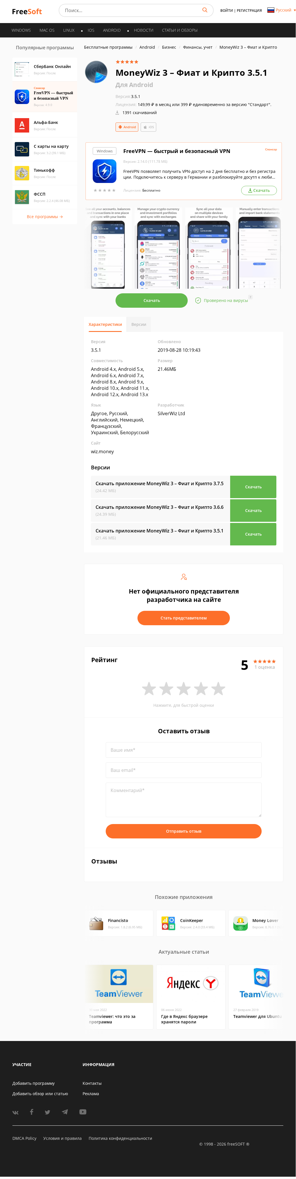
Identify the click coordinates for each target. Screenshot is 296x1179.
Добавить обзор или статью (40, 1093)
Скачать (152, 300)
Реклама (91, 1093)
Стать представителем (184, 618)
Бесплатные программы (108, 47)
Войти (226, 10)
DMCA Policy (24, 1138)
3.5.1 (128, 96)
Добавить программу (33, 1083)
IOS (91, 30)
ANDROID (112, 30)
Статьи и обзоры (180, 30)
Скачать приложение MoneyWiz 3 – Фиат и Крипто (160, 483)
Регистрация (249, 10)
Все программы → (45, 216)
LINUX (69, 30)
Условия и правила (62, 1138)
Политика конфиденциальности (120, 1138)
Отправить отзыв (183, 831)
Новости (143, 30)
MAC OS (47, 30)
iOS (151, 127)
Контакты (92, 1083)
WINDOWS (21, 30)
